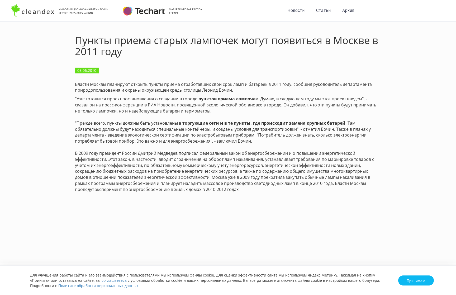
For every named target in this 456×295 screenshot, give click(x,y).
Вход (444, 13)
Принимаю (416, 280)
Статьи (323, 10)
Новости (296, 10)
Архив (348, 10)
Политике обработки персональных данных (98, 285)
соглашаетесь (114, 280)
